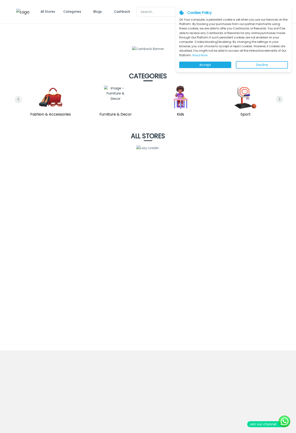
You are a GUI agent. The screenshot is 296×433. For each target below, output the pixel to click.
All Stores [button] (47, 11)
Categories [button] (72, 11)
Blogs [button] (97, 11)
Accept (205, 65)
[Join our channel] (284, 421)
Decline (262, 65)
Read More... (201, 55)
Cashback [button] (122, 11)
